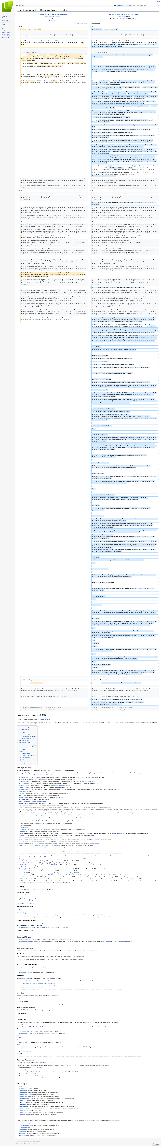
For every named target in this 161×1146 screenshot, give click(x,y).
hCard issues (22, 1131)
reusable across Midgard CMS (69, 872)
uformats (21, 837)
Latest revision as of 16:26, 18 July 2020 (119, 14)
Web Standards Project (47, 829)
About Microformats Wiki (29, 1143)
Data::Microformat (23, 1031)
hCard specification (45, 719)
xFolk (81, 839)
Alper (62, 1071)
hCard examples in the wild (26, 1096)
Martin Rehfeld (22, 855)
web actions (26, 978)
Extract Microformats (24, 817)
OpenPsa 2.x (22, 872)
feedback (30, 1090)
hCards (64, 722)
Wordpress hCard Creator (25, 809)
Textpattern (35, 843)
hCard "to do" (22, 1118)
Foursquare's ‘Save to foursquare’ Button (29, 981)
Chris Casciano (103, 817)
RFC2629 (53, 865)
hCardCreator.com (24, 831)
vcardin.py (21, 785)
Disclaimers (38, 1143)
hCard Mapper (22, 972)
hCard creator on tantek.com (59, 927)
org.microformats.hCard (25, 799)
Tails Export (95, 839)
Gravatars (38, 1067)
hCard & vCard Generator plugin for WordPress (31, 917)
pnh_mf (21, 843)
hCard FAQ (22, 1100)
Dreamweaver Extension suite (27, 829)
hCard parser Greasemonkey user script (47, 859)
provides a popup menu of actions (112, 855)
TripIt (20, 795)
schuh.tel (90, 781)
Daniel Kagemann (84, 815)
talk (54, 16)
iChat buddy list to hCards (25, 869)
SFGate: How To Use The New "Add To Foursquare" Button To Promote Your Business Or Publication (52, 989)
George (21, 853)
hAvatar (21, 797)
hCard (43, 821)
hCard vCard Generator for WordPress (29, 777)
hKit (20, 819)
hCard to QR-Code (24, 787)
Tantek (53, 774)
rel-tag (138, 833)
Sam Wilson (97, 915)
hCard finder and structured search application (60, 874)
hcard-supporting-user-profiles (27, 1098)
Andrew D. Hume (23, 863)
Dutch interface (27, 901)
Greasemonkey (62, 855)
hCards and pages (24, 1106)
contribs (58, 16)
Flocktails (21, 835)
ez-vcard (21, 779)
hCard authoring (23, 1092)
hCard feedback (23, 1129)
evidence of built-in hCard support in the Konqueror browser (39, 845)
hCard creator (21, 895)
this (24, 1069)
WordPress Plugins (22, 913)
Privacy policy (19, 1143)
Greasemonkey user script (38, 853)
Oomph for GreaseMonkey (26, 967)
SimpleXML (45, 861)
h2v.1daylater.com (23, 783)
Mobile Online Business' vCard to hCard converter (32, 801)
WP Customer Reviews (25, 878)
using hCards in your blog (59, 863)
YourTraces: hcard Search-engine (28, 867)
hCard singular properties (25, 1112)
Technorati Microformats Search (27, 821)
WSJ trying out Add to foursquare (35, 987)
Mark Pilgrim (22, 859)
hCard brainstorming (24, 1123)
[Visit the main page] (7, 6)
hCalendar (48, 821)
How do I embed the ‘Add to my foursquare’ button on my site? (37, 983)
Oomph (43, 967)
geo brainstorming (25, 1127)
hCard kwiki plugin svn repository (60, 847)
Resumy (21, 1047)
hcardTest (88, 870)
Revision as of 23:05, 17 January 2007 (48, 14)
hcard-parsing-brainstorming (28, 1125)
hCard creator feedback (36, 1026)
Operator (21, 807)
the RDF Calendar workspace (62, 785)
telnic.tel (84, 781)
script (67, 855)
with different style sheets (28, 899)
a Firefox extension (38, 851)
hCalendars (114, 941)
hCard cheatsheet (23, 1088)
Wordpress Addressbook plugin (27, 915)
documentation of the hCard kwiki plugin (85, 847)
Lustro (20, 877)
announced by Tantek (66, 821)
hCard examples (23, 1094)
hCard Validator (23, 791)
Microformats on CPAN (25, 1033)
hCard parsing (22, 1104)
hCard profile (22, 1110)
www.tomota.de (23, 959)
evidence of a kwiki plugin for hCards (33, 847)
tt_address (24, 805)
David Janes (44, 855)
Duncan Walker (23, 851)
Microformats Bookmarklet (26, 813)
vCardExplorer (22, 815)
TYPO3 (38, 805)
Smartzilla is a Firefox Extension (27, 841)
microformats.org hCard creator (27, 927)
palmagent (21, 870)
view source (63, 14)
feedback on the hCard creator (28, 903)
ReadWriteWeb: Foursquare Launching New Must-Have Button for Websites (100, 989)
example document (95, 865)
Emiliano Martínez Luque (25, 874)
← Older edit (52, 20)
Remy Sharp (127, 941)
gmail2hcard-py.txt (23, 1042)
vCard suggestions (24, 1135)
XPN (68, 793)
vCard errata (22, 1133)
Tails (20, 839)
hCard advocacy (23, 1116)
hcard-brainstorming (48, 1062)
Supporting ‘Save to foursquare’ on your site (47, 985)
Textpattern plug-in (22, 909)
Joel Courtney (90, 911)
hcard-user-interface (24, 1108)
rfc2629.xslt (22, 865)
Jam (20, 803)
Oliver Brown (22, 861)
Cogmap (21, 793)
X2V (113, 833)
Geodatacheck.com (24, 880)
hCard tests (22, 1114)
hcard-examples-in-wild (25, 724)
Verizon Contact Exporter (25, 789)
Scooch (21, 833)
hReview (56, 821)
